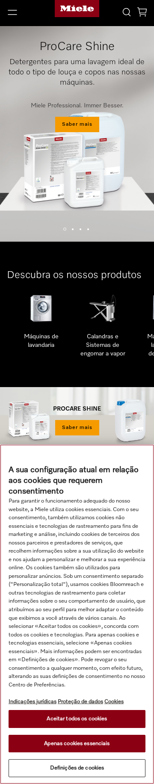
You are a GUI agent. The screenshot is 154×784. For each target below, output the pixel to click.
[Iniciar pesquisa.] (126, 12)
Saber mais (77, 124)
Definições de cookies (77, 768)
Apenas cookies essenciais (77, 743)
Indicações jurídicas (32, 701)
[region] (77, 614)
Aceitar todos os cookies (77, 719)
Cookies (114, 701)
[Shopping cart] (142, 13)
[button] (25, 12)
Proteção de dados (80, 701)
